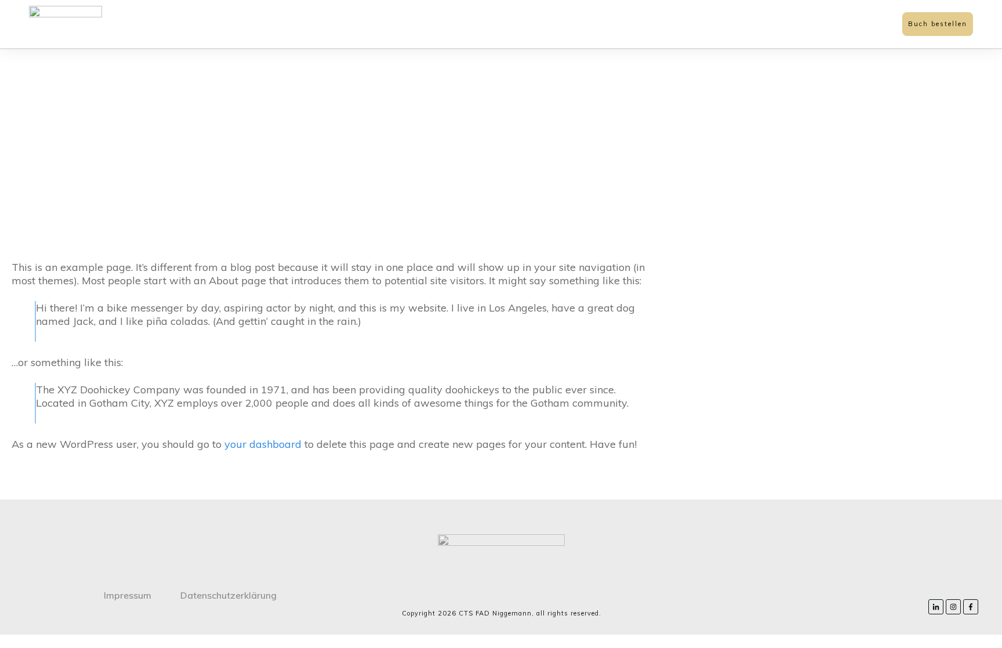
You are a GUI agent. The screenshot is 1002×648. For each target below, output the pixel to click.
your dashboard (263, 444)
